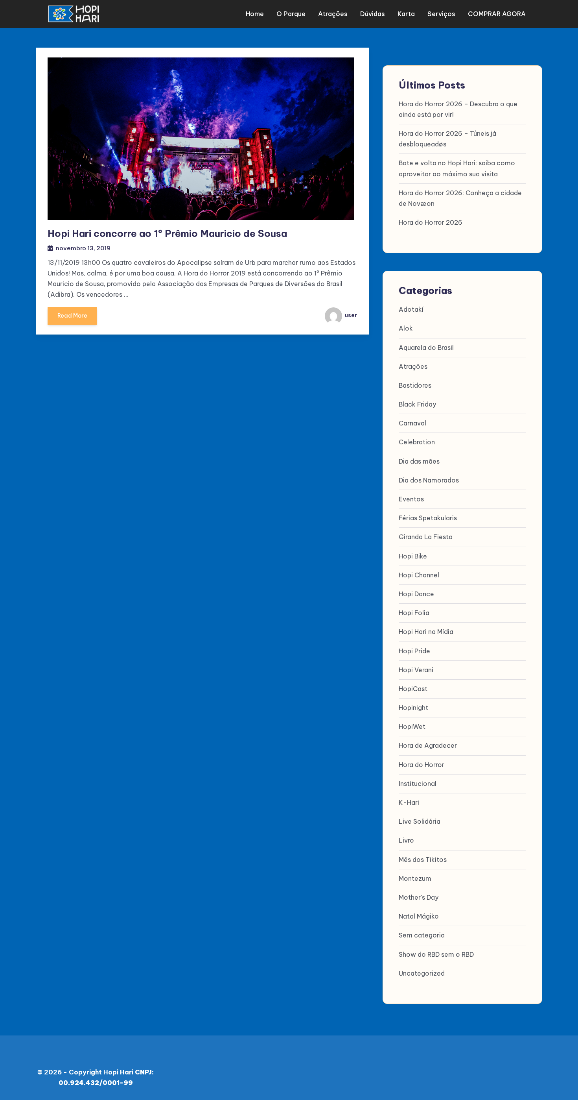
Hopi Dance (416, 594)
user (350, 315)
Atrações (333, 14)
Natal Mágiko (419, 916)
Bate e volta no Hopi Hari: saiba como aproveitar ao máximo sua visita (457, 168)
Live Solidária (419, 821)
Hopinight (413, 708)
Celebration (417, 442)
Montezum (415, 878)
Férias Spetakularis (428, 518)
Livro (406, 840)
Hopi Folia (414, 613)
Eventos (411, 499)
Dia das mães (419, 461)
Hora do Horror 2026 (430, 222)
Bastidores (415, 385)
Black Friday (417, 404)
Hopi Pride (414, 651)
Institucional (417, 784)
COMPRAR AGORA (497, 14)
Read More (72, 315)
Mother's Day (418, 897)
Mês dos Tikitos (423, 859)
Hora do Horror (421, 765)
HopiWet (412, 726)
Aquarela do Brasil (426, 347)
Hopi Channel (419, 575)
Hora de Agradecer (428, 745)
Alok (406, 328)
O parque (291, 14)
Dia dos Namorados (429, 480)
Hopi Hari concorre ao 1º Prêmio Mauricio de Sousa (167, 233)
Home (255, 14)
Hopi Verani (416, 670)
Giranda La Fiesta (426, 537)
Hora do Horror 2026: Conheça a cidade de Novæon (460, 198)
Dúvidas (372, 14)
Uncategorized (422, 973)
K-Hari (409, 802)
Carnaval (412, 423)
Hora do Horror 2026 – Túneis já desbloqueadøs (447, 138)
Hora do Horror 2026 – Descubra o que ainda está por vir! (458, 109)
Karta (406, 14)
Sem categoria (422, 935)
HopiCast (413, 689)
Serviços (441, 14)
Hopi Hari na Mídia (426, 632)
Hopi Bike (413, 556)
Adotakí (411, 309)
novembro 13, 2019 (83, 248)
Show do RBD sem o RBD (436, 954)
